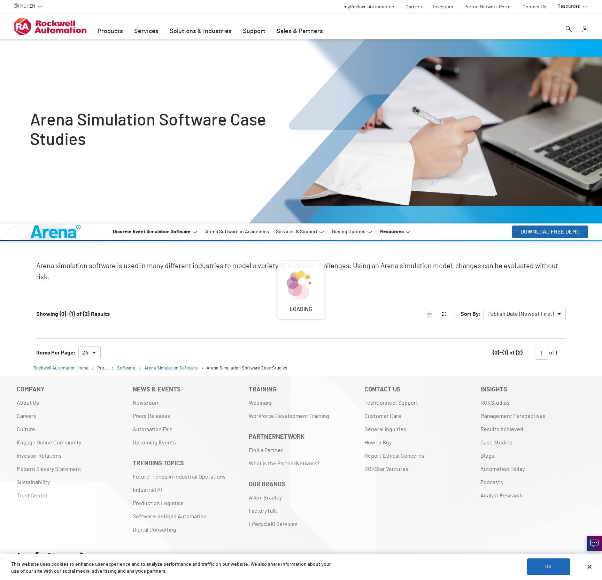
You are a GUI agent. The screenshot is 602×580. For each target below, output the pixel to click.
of (552, 353)
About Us (28, 403)
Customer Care (382, 416)
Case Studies (496, 442)
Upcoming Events (154, 442)
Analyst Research (501, 495)
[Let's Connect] (594, 543)
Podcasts (491, 482)
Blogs (487, 456)
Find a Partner (266, 450)
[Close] (589, 566)
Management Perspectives (513, 416)
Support (254, 31)
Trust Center (32, 495)
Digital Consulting (154, 530)
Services (146, 31)
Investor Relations (39, 456)
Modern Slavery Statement (49, 469)
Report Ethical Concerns (394, 456)
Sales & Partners (300, 31)
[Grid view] (444, 314)
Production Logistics (158, 503)
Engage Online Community (49, 442)
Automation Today (502, 469)
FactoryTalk (263, 511)
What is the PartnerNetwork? (284, 463)
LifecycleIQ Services (273, 524)
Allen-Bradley (265, 498)
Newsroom (146, 403)
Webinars (260, 403)
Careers (26, 416)
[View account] (585, 29)
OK (548, 566)
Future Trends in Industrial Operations (179, 477)
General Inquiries (385, 429)
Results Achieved (501, 429)
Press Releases (151, 416)
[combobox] (525, 314)
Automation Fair (152, 429)
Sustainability (33, 482)
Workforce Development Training (289, 416)
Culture (26, 429)
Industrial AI (147, 490)
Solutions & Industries (201, 31)
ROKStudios (495, 403)
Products (110, 31)
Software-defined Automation (170, 516)
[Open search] (569, 29)
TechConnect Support (391, 403)
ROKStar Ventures (386, 469)
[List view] (430, 314)
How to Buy (378, 442)
